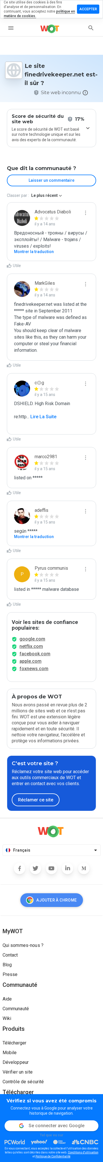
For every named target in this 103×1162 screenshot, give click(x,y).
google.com (32, 639)
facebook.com (34, 653)
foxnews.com (33, 668)
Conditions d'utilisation (83, 1152)
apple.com (30, 661)
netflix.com (31, 646)
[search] (91, 28)
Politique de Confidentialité (52, 1156)
